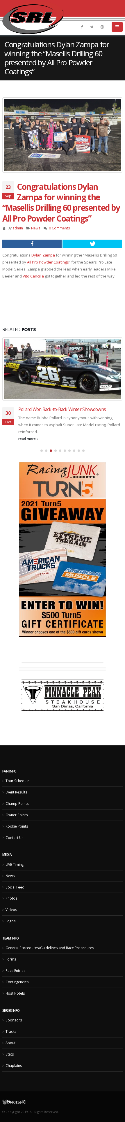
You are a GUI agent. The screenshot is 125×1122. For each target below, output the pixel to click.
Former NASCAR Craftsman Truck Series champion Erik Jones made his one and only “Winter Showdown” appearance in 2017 (69, 415)
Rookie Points (17, 837)
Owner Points (17, 826)
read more (27, 450)
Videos (11, 921)
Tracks (11, 1043)
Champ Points (17, 815)
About (10, 1054)
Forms (11, 971)
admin (17, 228)
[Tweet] (92, 244)
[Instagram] (102, 26)
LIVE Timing (15, 876)
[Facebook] (81, 26)
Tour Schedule (17, 792)
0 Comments (59, 228)
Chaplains (14, 1077)
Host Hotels (15, 1004)
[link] (43, 255)
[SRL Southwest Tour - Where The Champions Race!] (32, 17)
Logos (11, 932)
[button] (41, 462)
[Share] (32, 244)
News (35, 228)
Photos (11, 910)
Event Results (16, 804)
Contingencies (17, 993)
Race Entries (16, 982)
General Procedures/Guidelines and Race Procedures (50, 959)
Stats (10, 1065)
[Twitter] (92, 26)
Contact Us (15, 849)
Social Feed (15, 898)
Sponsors (14, 1032)
